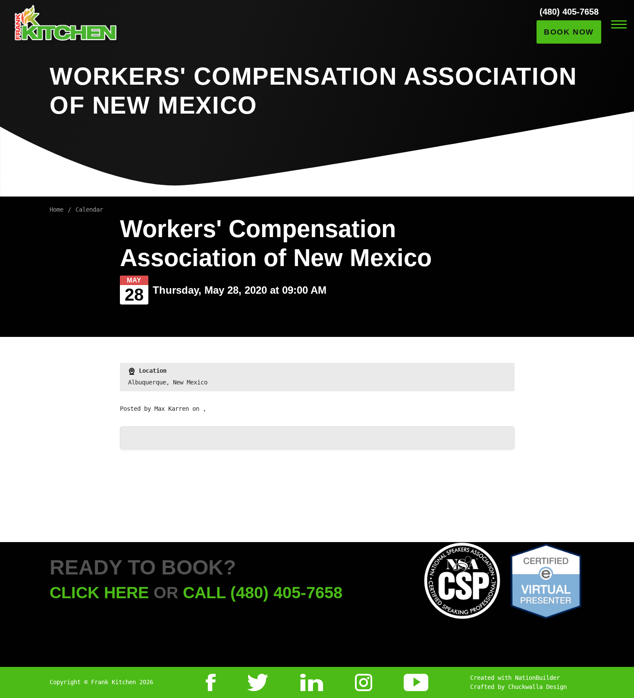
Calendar (89, 209)
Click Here (99, 593)
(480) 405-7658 (569, 11)
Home (56, 209)
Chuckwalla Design (537, 686)
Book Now (569, 32)
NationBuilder (537, 677)
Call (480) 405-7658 (262, 593)
